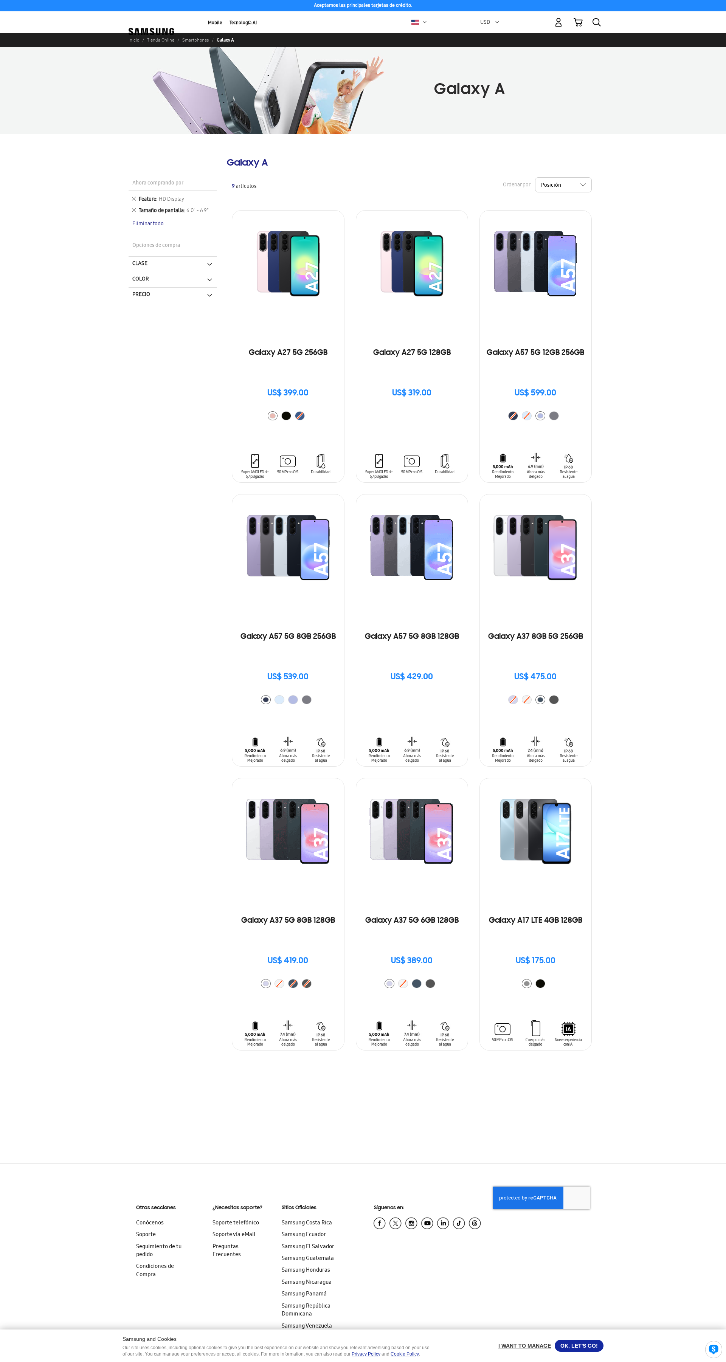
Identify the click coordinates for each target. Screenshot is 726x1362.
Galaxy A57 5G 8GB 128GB (412, 637)
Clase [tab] (139, 264)
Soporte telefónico (236, 1223)
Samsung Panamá (304, 1294)
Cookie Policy (405, 1354)
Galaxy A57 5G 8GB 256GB (288, 637)
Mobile (215, 23)
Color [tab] (140, 279)
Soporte (146, 1235)
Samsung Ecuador (304, 1235)
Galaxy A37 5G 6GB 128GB (412, 921)
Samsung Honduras (306, 1270)
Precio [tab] (141, 295)
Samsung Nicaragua (307, 1282)
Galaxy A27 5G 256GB (288, 353)
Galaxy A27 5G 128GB (412, 353)
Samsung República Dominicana (306, 1310)
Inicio (134, 40)
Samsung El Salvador (308, 1247)
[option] (273, 415)
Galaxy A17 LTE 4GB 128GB (535, 921)
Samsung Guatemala (308, 1258)
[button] (425, 22)
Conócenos (150, 1223)
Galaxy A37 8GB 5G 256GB (535, 637)
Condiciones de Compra (155, 1270)
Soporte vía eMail (234, 1235)
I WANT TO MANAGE (524, 1346)
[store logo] (151, 18)
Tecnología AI (243, 23)
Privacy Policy (366, 1354)
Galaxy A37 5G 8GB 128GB (288, 921)
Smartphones (195, 40)
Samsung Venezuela (307, 1326)
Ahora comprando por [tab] (157, 183)
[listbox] (288, 416)
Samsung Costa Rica (307, 1223)
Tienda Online (160, 40)
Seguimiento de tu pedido (159, 1251)
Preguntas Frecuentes (227, 1251)
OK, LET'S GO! (579, 1346)
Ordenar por (516, 185)
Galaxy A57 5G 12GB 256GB (535, 353)
